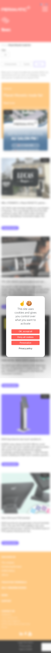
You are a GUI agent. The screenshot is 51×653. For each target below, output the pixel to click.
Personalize (25, 343)
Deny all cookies (25, 337)
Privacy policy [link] (25, 348)
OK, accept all (25, 331)
